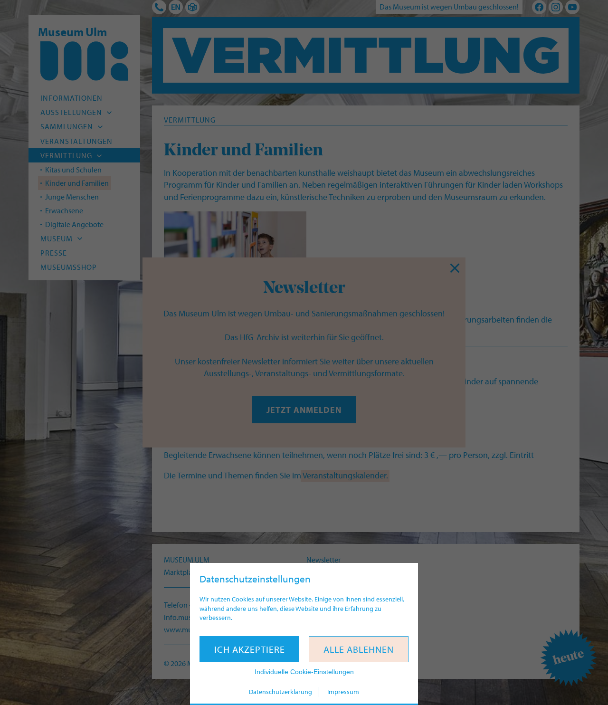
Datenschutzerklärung (280, 691)
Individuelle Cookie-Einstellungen (304, 672)
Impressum (343, 691)
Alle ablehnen (358, 649)
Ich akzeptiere (249, 649)
